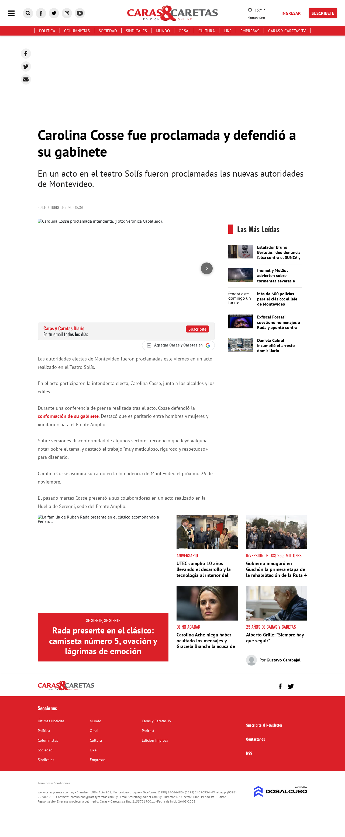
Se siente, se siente (103, 620)
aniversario (187, 555)
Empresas (249, 31)
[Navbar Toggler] (15, 13)
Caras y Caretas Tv (287, 31)
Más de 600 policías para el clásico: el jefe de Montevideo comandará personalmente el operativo (277, 306)
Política (47, 31)
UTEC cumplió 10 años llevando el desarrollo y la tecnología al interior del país (204, 572)
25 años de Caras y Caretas (271, 627)
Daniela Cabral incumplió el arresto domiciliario (276, 345)
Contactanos (255, 739)
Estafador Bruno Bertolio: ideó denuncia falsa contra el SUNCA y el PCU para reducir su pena (279, 257)
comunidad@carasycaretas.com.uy (94, 797)
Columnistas (77, 31)
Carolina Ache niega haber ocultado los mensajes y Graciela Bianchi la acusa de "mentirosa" (206, 643)
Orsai (184, 31)
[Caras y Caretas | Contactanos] (301, 685)
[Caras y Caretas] (66, 690)
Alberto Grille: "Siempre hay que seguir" (275, 638)
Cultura (206, 31)
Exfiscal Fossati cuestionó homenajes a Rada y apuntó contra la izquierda (278, 324)
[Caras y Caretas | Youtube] (80, 13)
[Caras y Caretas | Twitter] (54, 13)
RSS (249, 753)
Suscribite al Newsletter (264, 725)
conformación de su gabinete (68, 416)
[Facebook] (26, 53)
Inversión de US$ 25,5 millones (274, 555)
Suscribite (197, 329)
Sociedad (108, 31)
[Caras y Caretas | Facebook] (41, 13)
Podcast (148, 730)
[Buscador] (28, 13)
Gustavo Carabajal (284, 660)
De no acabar (188, 627)
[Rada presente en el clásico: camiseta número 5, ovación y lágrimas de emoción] (103, 564)
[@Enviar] (26, 79)
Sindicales (136, 31)
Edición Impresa (155, 740)
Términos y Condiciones (54, 783)
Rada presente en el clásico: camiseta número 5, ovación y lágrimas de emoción (103, 641)
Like (228, 31)
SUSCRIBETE (323, 13)
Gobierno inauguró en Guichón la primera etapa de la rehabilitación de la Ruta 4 (276, 569)
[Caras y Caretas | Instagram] (67, 13)
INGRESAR (291, 13)
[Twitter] (26, 66)
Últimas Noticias (51, 721)
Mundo (163, 31)
